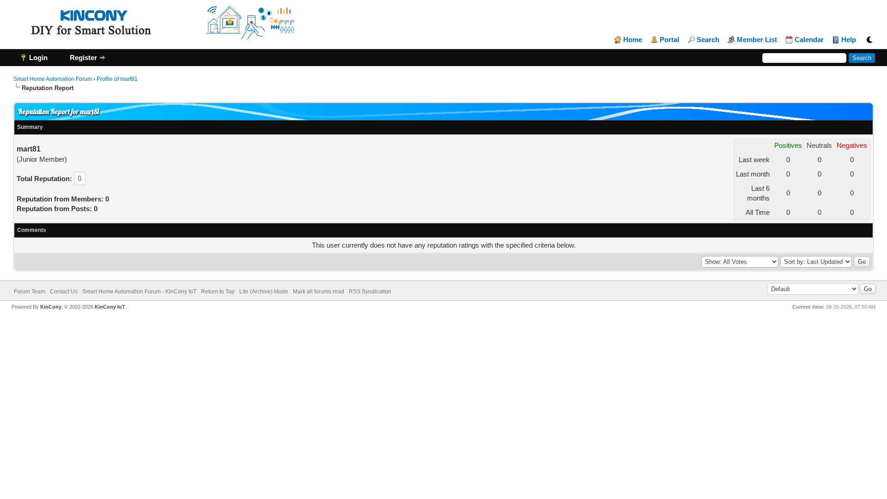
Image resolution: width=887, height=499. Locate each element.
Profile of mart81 (117, 79)
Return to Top (218, 291)
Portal (669, 39)
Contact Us (64, 291)
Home (632, 39)
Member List (757, 39)
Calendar (809, 39)
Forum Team (29, 291)
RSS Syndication (370, 291)
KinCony (50, 307)
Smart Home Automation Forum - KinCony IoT (139, 291)
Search (708, 39)
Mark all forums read (318, 291)
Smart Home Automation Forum (52, 79)
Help (848, 39)
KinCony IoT (110, 307)
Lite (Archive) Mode (263, 291)
